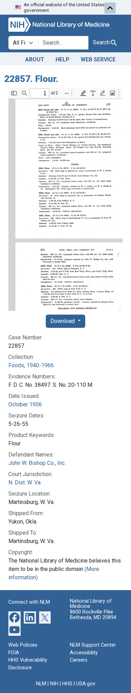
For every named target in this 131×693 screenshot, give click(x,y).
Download (63, 321)
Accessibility (84, 653)
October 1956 (25, 404)
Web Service (98, 59)
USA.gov (85, 684)
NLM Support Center (93, 645)
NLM (41, 684)
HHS (67, 684)
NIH (54, 684)
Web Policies (22, 645)
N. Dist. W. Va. (25, 482)
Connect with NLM (29, 602)
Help (63, 59)
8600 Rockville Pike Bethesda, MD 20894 (93, 614)
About (34, 59)
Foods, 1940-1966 (31, 365)
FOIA (13, 653)
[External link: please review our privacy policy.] (14, 617)
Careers (78, 660)
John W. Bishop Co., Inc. (37, 463)
